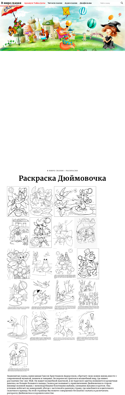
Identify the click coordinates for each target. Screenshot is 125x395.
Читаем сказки (55, 3)
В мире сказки (11, 3)
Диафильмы (86, 3)
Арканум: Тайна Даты (34, 3)
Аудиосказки (71, 3)
